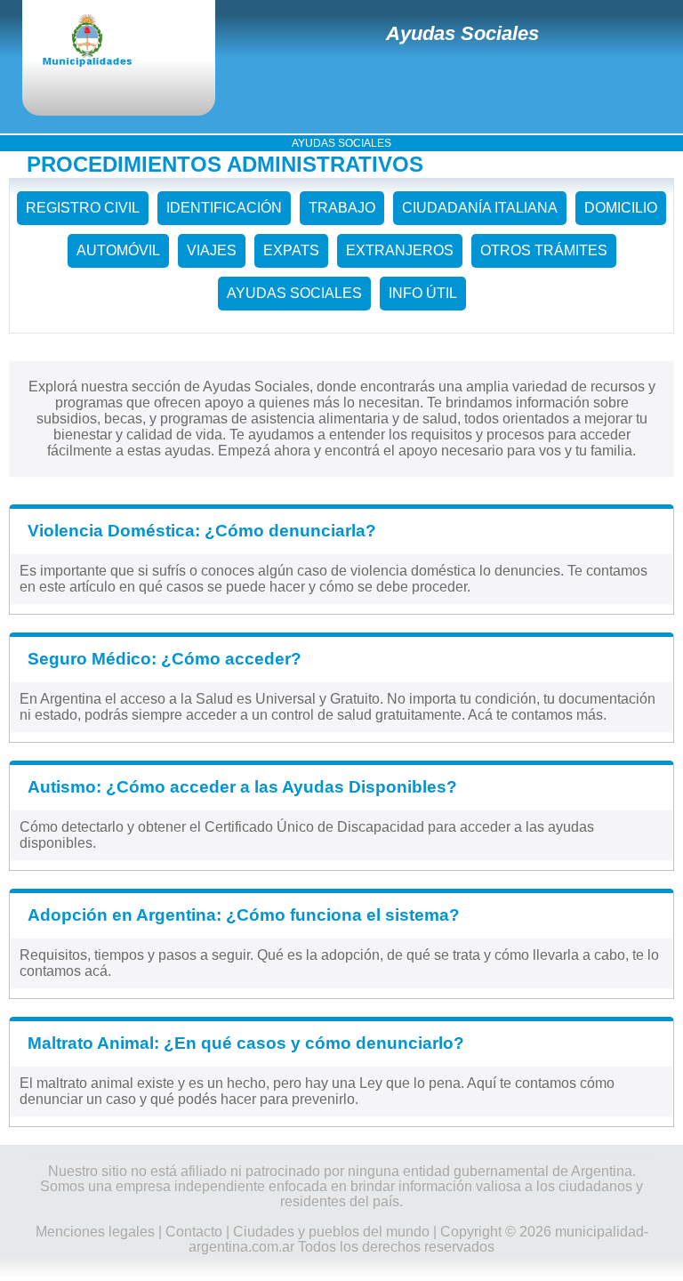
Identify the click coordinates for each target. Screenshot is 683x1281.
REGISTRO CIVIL (83, 207)
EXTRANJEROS (400, 250)
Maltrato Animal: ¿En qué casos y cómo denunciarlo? (246, 1043)
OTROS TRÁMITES (543, 250)
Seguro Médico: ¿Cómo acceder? (164, 658)
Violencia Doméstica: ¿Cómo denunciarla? (202, 530)
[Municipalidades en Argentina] (102, 42)
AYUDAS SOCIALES (294, 293)
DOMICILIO (620, 207)
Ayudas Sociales (462, 33)
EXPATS (291, 250)
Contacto (193, 1231)
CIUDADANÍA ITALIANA (480, 207)
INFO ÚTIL (423, 293)
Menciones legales (95, 1231)
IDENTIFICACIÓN (224, 207)
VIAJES (212, 250)
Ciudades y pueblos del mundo (331, 1231)
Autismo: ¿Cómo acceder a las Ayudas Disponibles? (242, 786)
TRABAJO (342, 207)
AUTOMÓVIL (118, 250)
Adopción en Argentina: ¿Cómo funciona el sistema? (244, 915)
